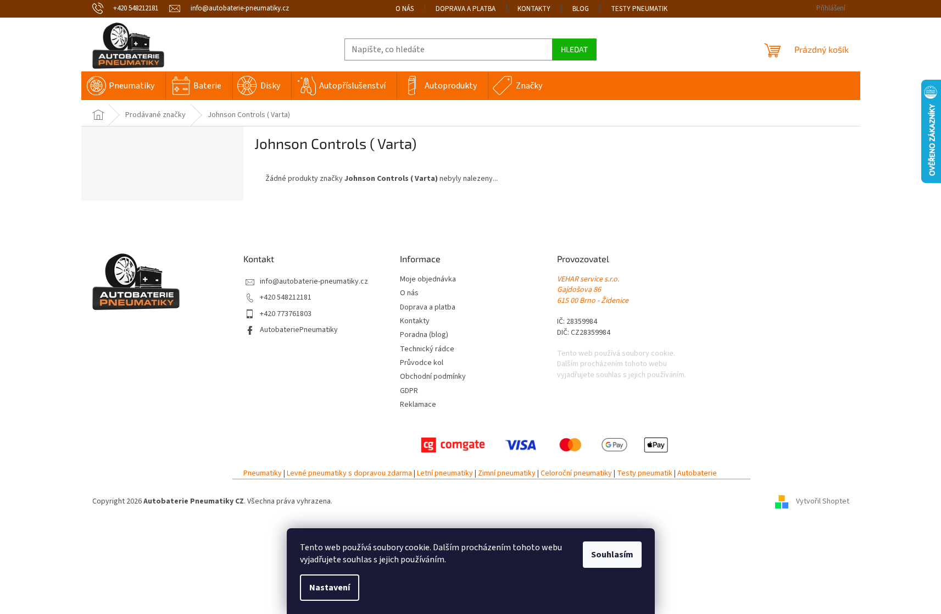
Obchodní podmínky (433, 377)
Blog (580, 9)
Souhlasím (612, 555)
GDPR (409, 391)
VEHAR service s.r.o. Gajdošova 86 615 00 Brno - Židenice (592, 290)
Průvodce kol (421, 363)
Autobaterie (697, 473)
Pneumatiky (262, 473)
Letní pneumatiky (445, 473)
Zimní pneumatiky (507, 473)
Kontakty (533, 9)
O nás (405, 9)
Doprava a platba (465, 9)
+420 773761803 (285, 314)
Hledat (574, 49)
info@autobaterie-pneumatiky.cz (314, 281)
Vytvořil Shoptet (822, 501)
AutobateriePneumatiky (299, 330)
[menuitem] (123, 85)
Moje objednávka (428, 279)
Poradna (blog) (424, 335)
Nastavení (329, 588)
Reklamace (418, 405)
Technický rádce (427, 349)
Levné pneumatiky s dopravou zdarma (349, 473)
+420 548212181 (285, 297)
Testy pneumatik (639, 9)
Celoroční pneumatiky (576, 473)
